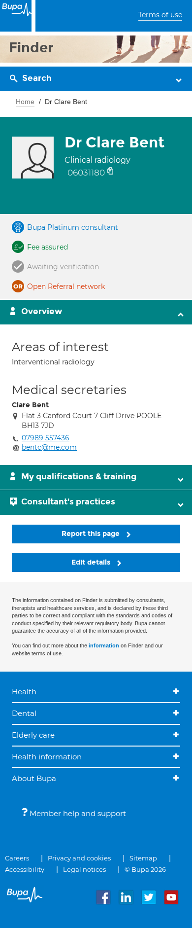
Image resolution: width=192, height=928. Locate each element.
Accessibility (24, 869)
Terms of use (160, 14)
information (104, 645)
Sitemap (143, 858)
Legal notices (84, 869)
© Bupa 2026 (145, 869)
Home (25, 102)
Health (24, 691)
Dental (24, 713)
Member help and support (77, 813)
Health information (47, 756)
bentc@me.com (49, 447)
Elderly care (33, 735)
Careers (17, 858)
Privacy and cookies (79, 858)
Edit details (91, 562)
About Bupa (34, 778)
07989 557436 (45, 437)
